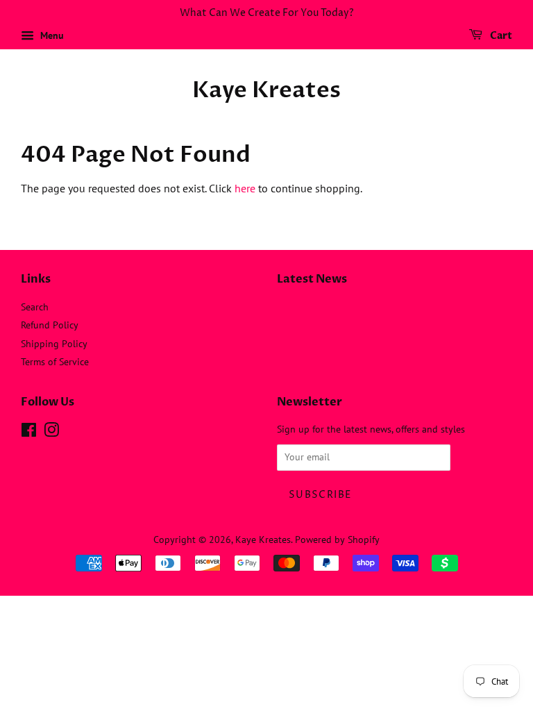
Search (35, 307)
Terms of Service (55, 362)
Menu (50, 35)
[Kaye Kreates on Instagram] (51, 432)
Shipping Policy (54, 343)
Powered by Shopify (337, 539)
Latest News (312, 279)
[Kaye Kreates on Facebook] (29, 432)
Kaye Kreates (266, 90)
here (245, 188)
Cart (500, 35)
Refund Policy (49, 325)
